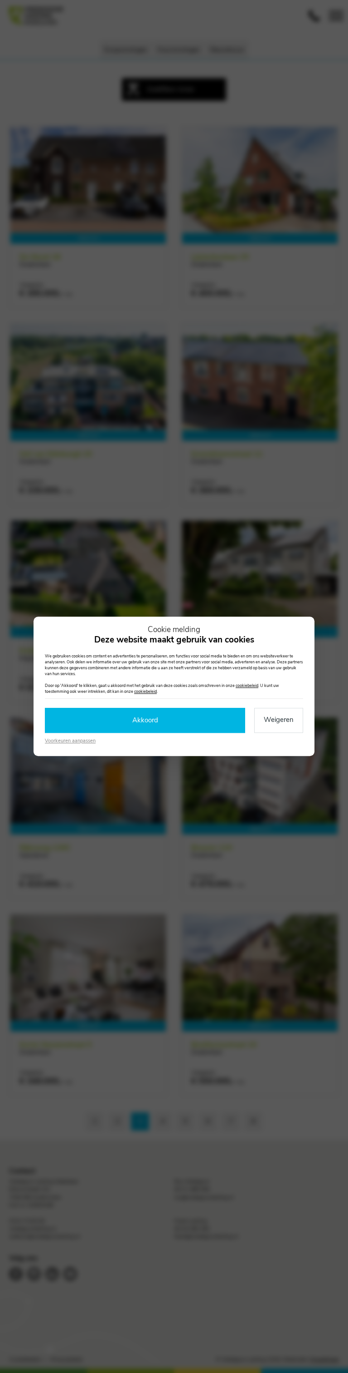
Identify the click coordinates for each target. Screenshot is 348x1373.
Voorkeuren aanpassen (70, 740)
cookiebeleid (247, 685)
